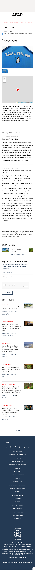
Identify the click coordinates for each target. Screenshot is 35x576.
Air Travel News (7, 321)
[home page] (17, 14)
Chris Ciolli (5, 398)
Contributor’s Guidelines (17, 488)
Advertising (17, 498)
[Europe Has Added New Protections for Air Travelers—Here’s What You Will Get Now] (28, 323)
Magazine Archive (17, 495)
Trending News (7, 405)
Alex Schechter (5, 314)
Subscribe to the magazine (17, 464)
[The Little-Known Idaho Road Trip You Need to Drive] (28, 305)
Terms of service (17, 515)
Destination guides (17, 461)
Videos (17, 491)
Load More (17, 430)
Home (5, 22)
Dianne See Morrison (7, 335)
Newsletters (17, 481)
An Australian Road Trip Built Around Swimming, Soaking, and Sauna (11, 369)
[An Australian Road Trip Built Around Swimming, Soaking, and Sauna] (28, 366)
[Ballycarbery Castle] (5, 250)
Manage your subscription (17, 485)
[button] (17, 89)
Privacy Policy (17, 508)
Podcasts (17, 471)
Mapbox (31, 102)
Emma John (5, 376)
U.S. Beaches (6, 343)
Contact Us (17, 518)
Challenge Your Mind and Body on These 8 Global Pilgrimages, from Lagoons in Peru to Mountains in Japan (11, 389)
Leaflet (19, 102)
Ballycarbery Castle (16, 250)
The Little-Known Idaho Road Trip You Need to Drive (11, 308)
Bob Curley (5, 357)
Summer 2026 (6, 364)
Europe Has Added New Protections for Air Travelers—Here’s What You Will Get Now (11, 327)
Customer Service (17, 505)
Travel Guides (14, 22)
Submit (7, 293)
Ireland (23, 22)
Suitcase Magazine (17, 512)
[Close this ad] (33, 568)
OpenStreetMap (23, 102)
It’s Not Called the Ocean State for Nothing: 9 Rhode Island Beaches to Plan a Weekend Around (11, 348)
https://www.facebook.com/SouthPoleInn (18, 34)
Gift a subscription (17, 475)
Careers (17, 478)
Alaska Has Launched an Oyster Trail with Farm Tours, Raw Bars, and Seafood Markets (11, 411)
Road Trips (5, 304)
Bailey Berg (5, 419)
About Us (17, 468)
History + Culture (8, 384)
